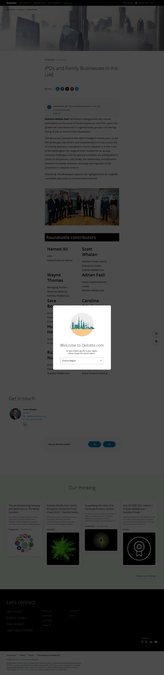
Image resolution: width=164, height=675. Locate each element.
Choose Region (69, 360)
